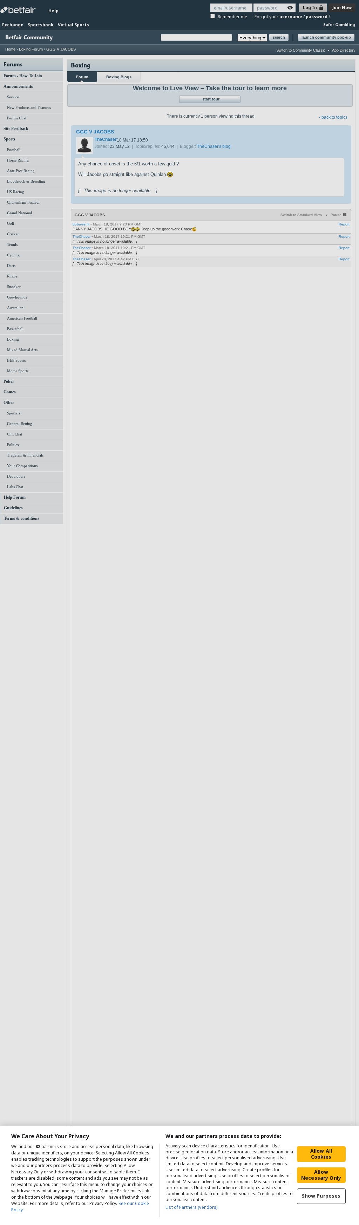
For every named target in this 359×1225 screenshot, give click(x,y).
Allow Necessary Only (321, 1174)
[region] (179, 1175)
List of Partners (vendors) (191, 1207)
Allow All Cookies (321, 1153)
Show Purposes (321, 1195)
